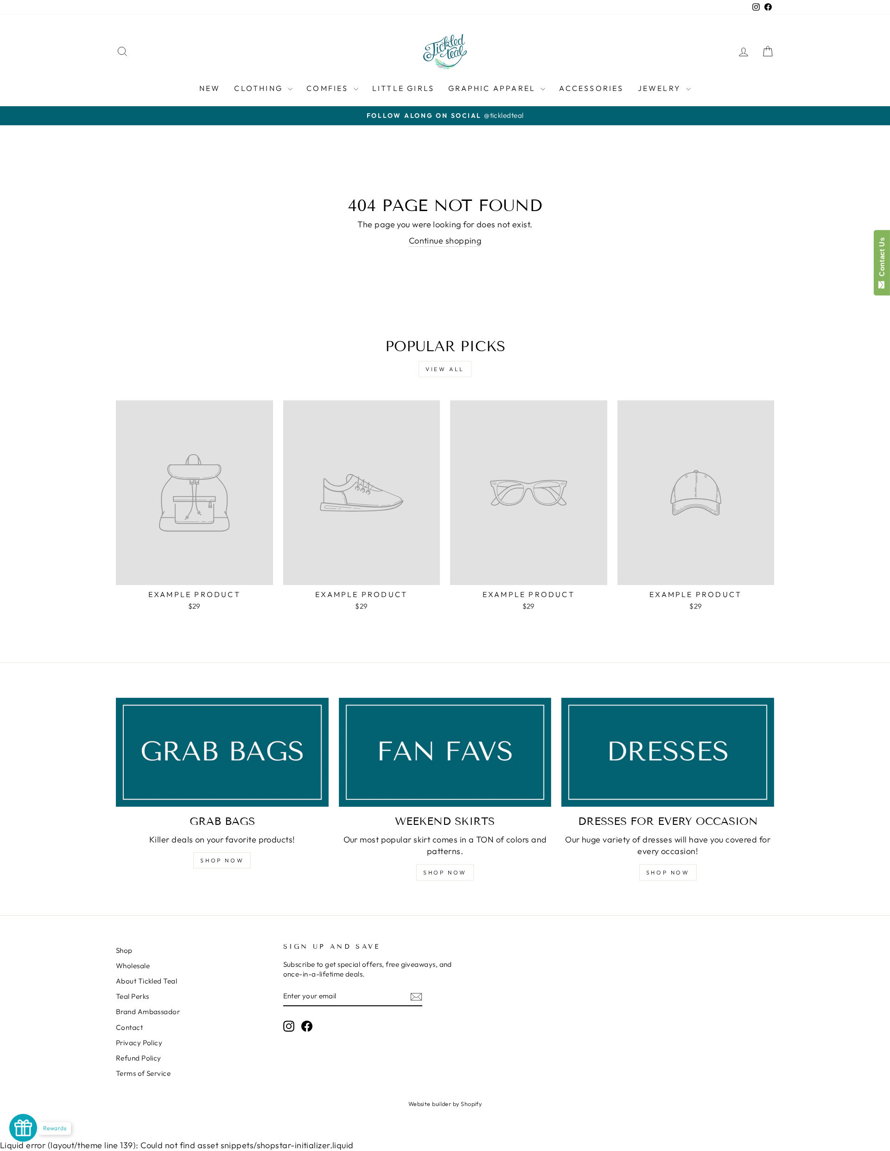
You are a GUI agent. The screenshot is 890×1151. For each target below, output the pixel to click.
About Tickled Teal (146, 981)
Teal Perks (132, 996)
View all (445, 369)
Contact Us (882, 259)
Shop (124, 950)
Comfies (328, 88)
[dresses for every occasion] (667, 752)
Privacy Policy (139, 1042)
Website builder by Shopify (445, 1103)
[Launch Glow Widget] (23, 1128)
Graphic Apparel (493, 88)
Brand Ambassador (148, 1011)
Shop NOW (222, 860)
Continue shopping (445, 240)
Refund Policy (138, 1058)
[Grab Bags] (222, 752)
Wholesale (133, 965)
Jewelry (661, 88)
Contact (129, 1027)
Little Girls (403, 88)
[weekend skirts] (445, 752)
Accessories (591, 88)
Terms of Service (143, 1073)
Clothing (260, 88)
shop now (445, 872)
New (210, 88)
